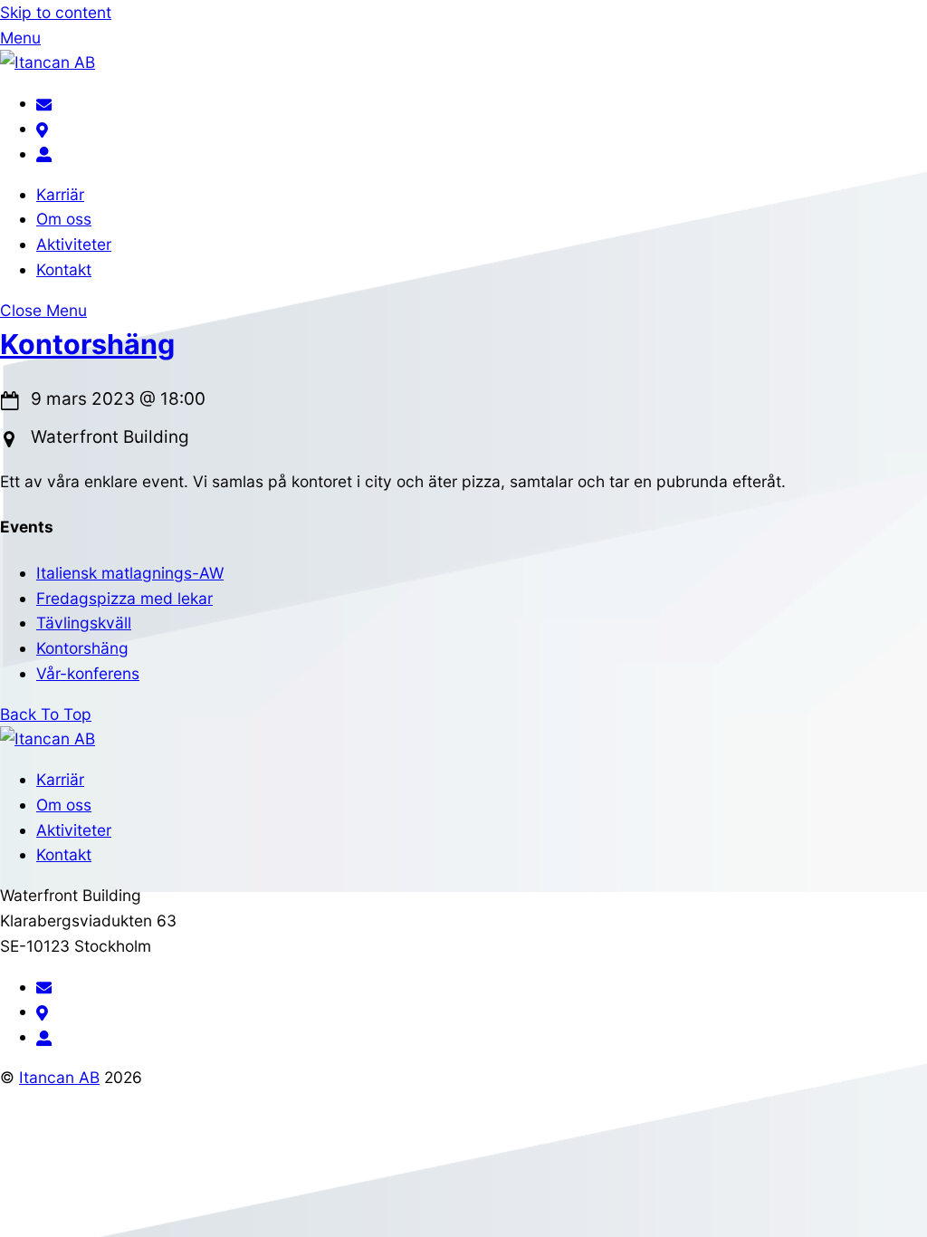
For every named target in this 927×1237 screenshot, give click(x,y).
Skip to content (55, 12)
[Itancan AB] (47, 62)
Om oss (63, 218)
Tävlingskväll (83, 622)
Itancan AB (59, 1077)
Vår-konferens (87, 673)
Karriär (60, 194)
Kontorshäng (87, 344)
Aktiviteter (73, 244)
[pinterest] (42, 128)
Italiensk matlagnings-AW (130, 572)
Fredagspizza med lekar (124, 598)
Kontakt (63, 269)
